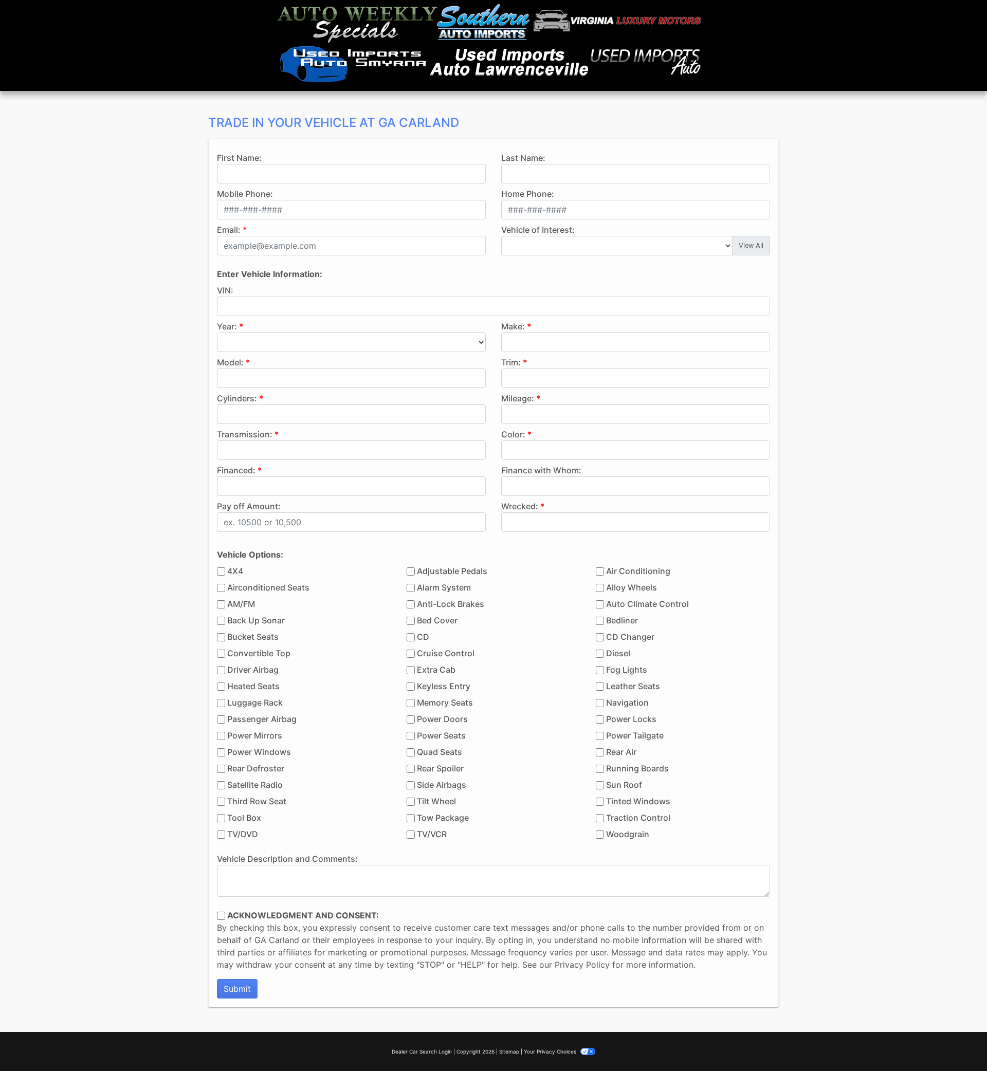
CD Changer (630, 637)
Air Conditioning (638, 571)
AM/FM (241, 604)
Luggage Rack (255, 702)
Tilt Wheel (436, 801)
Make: (513, 326)
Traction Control (638, 818)
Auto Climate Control (647, 604)
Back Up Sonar (256, 620)
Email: (229, 230)
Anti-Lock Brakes (450, 604)
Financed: (236, 470)
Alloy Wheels (631, 587)
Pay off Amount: (249, 506)
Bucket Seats (253, 637)
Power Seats (441, 735)
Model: (230, 362)
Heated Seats (253, 686)
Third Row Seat (256, 801)
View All (751, 245)
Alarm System (444, 587)
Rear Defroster (255, 768)
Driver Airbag (253, 669)
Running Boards (637, 768)
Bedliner (622, 620)
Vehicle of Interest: (538, 230)
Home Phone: (527, 194)
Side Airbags (441, 785)
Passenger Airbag (262, 719)
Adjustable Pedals (452, 571)
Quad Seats (439, 752)
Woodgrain (627, 834)
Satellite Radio (255, 785)
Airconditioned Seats (268, 587)
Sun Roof (624, 785)
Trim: (511, 362)
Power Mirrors (254, 735)
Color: (513, 434)
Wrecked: (519, 506)
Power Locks (631, 719)
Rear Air (621, 752)
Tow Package (443, 818)
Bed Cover (437, 620)
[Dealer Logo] (489, 45)
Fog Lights (626, 669)
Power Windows (259, 752)
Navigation (627, 702)
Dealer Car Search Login (422, 1051)
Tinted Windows (638, 801)
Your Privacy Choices (551, 1051)
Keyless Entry (443, 686)
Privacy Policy (582, 964)
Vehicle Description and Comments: (287, 859)
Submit (237, 989)
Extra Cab (436, 669)
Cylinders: (237, 398)
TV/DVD (242, 834)
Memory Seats (445, 702)
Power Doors (442, 719)
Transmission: (244, 434)
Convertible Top (258, 653)
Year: (227, 326)
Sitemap (509, 1051)
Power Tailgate (635, 735)
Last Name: (523, 158)
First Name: (239, 158)
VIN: (225, 290)
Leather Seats (633, 686)
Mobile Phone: (245, 194)
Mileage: (517, 398)
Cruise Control (445, 653)
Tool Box (244, 818)
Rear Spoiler (440, 768)
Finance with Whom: (541, 470)
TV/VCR (432, 834)
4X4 (235, 571)
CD (423, 637)
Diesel (618, 653)
